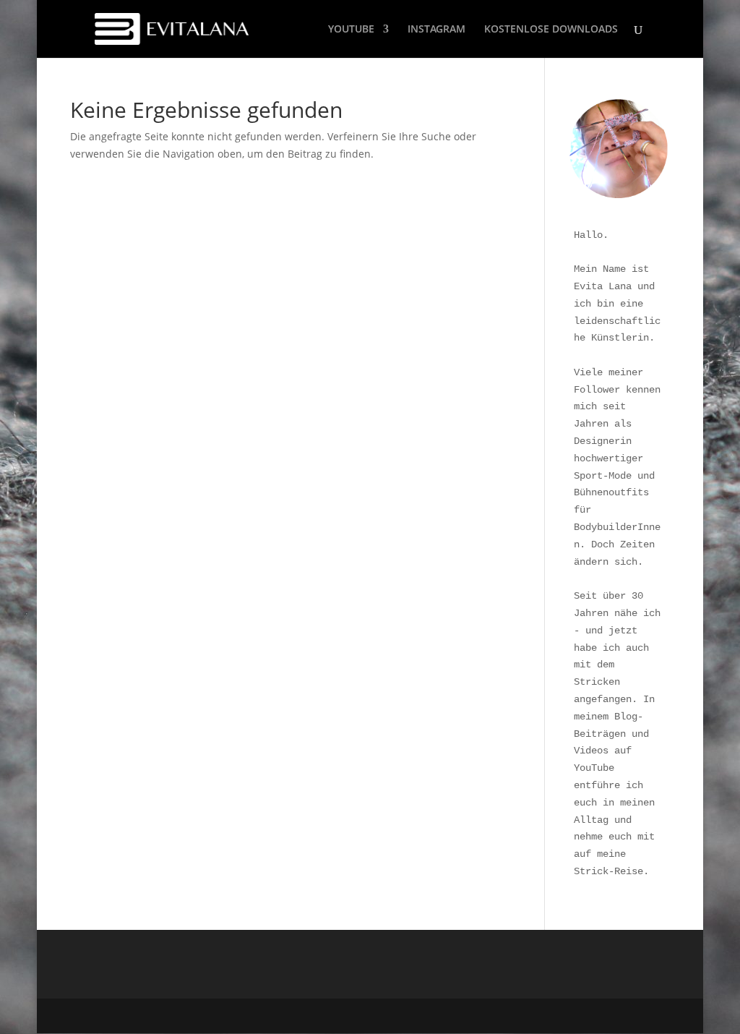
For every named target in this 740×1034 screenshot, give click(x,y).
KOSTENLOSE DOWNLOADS (551, 29)
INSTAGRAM (436, 29)
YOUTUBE (351, 29)
